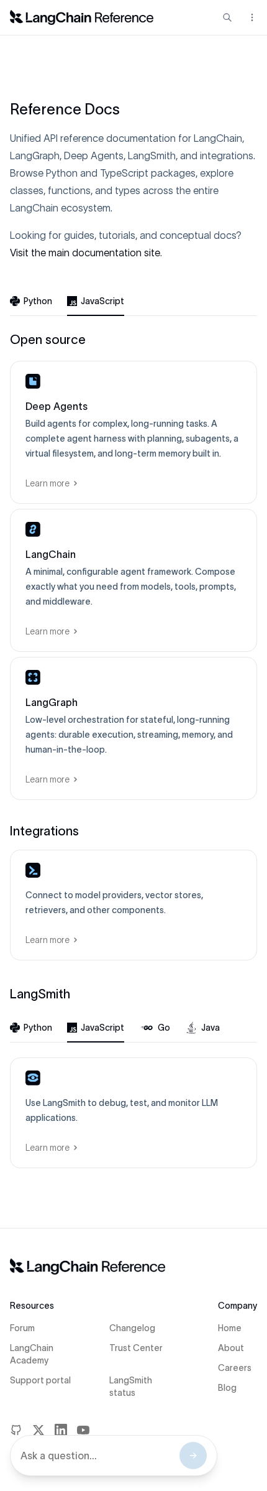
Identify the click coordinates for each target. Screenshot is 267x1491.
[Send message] (193, 1455)
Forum (22, 1328)
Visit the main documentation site (85, 252)
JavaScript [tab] (102, 301)
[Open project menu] (251, 17)
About (231, 1348)
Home (230, 1328)
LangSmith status (130, 1386)
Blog (227, 1388)
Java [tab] (210, 1028)
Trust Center (136, 1348)
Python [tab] (38, 301)
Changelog (132, 1328)
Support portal (40, 1380)
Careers (234, 1368)
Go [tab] (164, 1028)
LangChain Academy (31, 1354)
